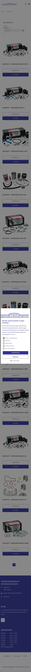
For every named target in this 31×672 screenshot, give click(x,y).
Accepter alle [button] (15, 352)
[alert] (15, 336)
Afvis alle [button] (15, 357)
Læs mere (13, 334)
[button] (15, 361)
